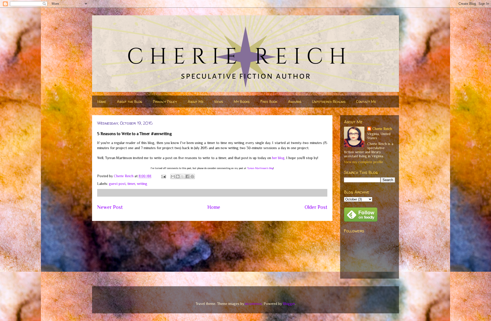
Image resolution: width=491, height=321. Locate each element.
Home (101, 101)
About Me (196, 101)
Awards (294, 101)
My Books (242, 101)
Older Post (316, 207)
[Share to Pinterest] (192, 176)
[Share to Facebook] (187, 176)
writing (142, 184)
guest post (117, 184)
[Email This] (172, 176)
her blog (278, 158)
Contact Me (366, 101)
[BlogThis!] (177, 176)
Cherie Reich (382, 129)
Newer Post (110, 207)
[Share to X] (182, 176)
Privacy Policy (165, 101)
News (218, 101)
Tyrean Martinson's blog (260, 168)
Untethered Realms (328, 101)
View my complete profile (363, 162)
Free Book (268, 101)
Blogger (289, 304)
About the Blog (129, 101)
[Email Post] (163, 176)
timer (131, 184)
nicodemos (253, 304)
